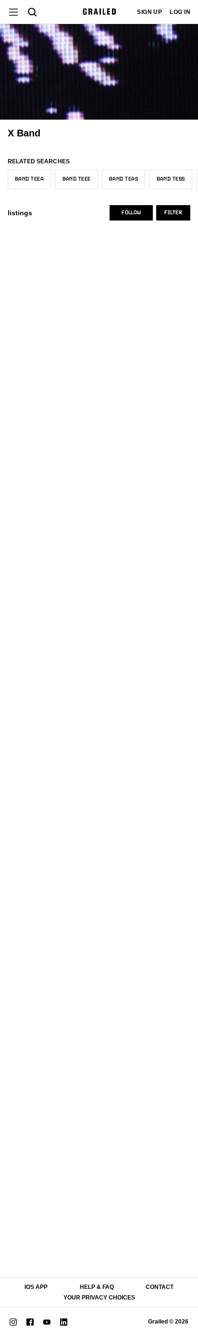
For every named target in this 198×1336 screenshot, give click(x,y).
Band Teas (123, 179)
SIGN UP (149, 12)
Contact (159, 1287)
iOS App (36, 1287)
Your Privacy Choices (99, 1297)
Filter (173, 212)
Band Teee (76, 179)
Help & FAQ (97, 1287)
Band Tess (171, 179)
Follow (131, 212)
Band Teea (29, 179)
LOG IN (180, 12)
